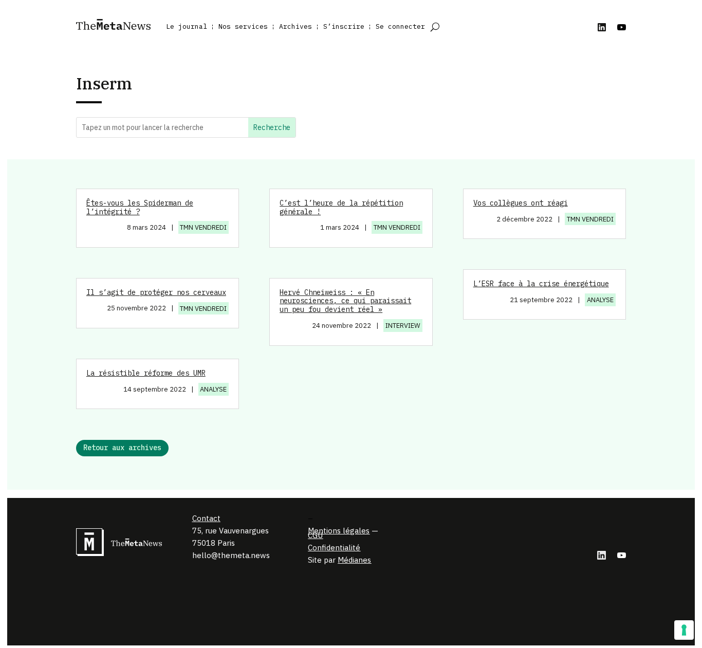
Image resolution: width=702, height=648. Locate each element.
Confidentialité (334, 547)
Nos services (243, 26)
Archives (295, 26)
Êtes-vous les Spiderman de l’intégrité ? (139, 207)
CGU (315, 535)
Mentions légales (339, 530)
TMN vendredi (203, 227)
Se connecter (400, 26)
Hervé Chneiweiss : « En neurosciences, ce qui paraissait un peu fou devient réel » (345, 301)
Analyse (213, 389)
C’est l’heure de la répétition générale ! (341, 207)
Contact (206, 518)
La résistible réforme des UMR (146, 373)
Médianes (354, 560)
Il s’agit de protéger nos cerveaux (156, 292)
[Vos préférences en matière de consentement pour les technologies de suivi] (684, 630)
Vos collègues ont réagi (520, 203)
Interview (402, 325)
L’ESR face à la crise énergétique (541, 283)
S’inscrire (343, 26)
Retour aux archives (122, 447)
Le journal (186, 26)
